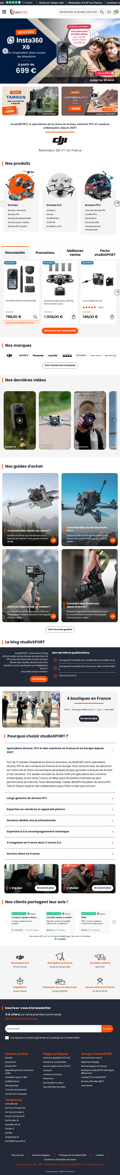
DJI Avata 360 (92, 222)
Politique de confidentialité (73, 1155)
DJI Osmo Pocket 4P (15, 1107)
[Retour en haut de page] (116, 820)
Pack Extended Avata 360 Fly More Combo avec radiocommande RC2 (58, 302)
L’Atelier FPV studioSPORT (93, 1077)
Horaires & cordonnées (55, 1062)
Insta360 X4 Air (12, 1124)
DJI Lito (50, 214)
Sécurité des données (54, 1086)
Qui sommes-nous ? (91, 1057)
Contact (47, 1070)
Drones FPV (13, 214)
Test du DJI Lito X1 (67, 675)
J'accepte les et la (44, 1037)
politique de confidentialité (65, 1037)
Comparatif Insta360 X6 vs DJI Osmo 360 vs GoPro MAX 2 (87, 668)
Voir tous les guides (60, 630)
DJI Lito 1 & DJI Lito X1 (14, 1116)
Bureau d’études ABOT (92, 1081)
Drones (8, 1057)
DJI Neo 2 (51, 210)
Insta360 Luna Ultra (15, 1141)
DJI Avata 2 (90, 218)
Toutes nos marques (16, 1093)
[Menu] (4, 12)
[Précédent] (5, 51)
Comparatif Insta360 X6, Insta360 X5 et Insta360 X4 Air (87, 660)
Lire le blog (39, 679)
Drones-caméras (17, 210)
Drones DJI (10, 1062)
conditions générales (35, 1037)
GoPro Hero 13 (12, 1120)
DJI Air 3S (51, 222)
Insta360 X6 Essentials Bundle (21, 300)
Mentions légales (41, 1155)
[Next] (114, 420)
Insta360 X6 (11, 1103)
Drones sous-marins (18, 222)
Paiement (48, 1078)
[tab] (60, 750)
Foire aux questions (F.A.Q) (56, 1057)
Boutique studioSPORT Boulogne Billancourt (97, 1072)
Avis (100, 307)
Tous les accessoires (16, 1089)
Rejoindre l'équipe (90, 1062)
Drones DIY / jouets (17, 226)
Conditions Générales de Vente (60, 1159)
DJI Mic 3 (9, 1128)
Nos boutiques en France (94, 1066)
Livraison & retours (52, 1074)
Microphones (11, 1085)
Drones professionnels (19, 218)
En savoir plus (88, 719)
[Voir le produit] (35, 317)
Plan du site (18, 1155)
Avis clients (87, 1085)
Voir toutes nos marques (60, 365)
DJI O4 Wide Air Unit (92, 300)
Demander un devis (53, 1082)
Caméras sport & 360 (16, 1077)
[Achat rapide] (73, 317)
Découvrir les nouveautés (60, 331)
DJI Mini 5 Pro (53, 218)
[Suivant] (115, 51)
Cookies (100, 1155)
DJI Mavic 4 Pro (54, 226)
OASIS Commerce (66, 1171)
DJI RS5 (8, 1132)
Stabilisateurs (12, 1081)
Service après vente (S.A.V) (56, 1066)
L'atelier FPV (91, 214)
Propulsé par (51, 1171)
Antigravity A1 (12, 1137)
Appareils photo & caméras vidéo (19, 1072)
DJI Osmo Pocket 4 (14, 1112)
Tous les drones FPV (95, 210)
